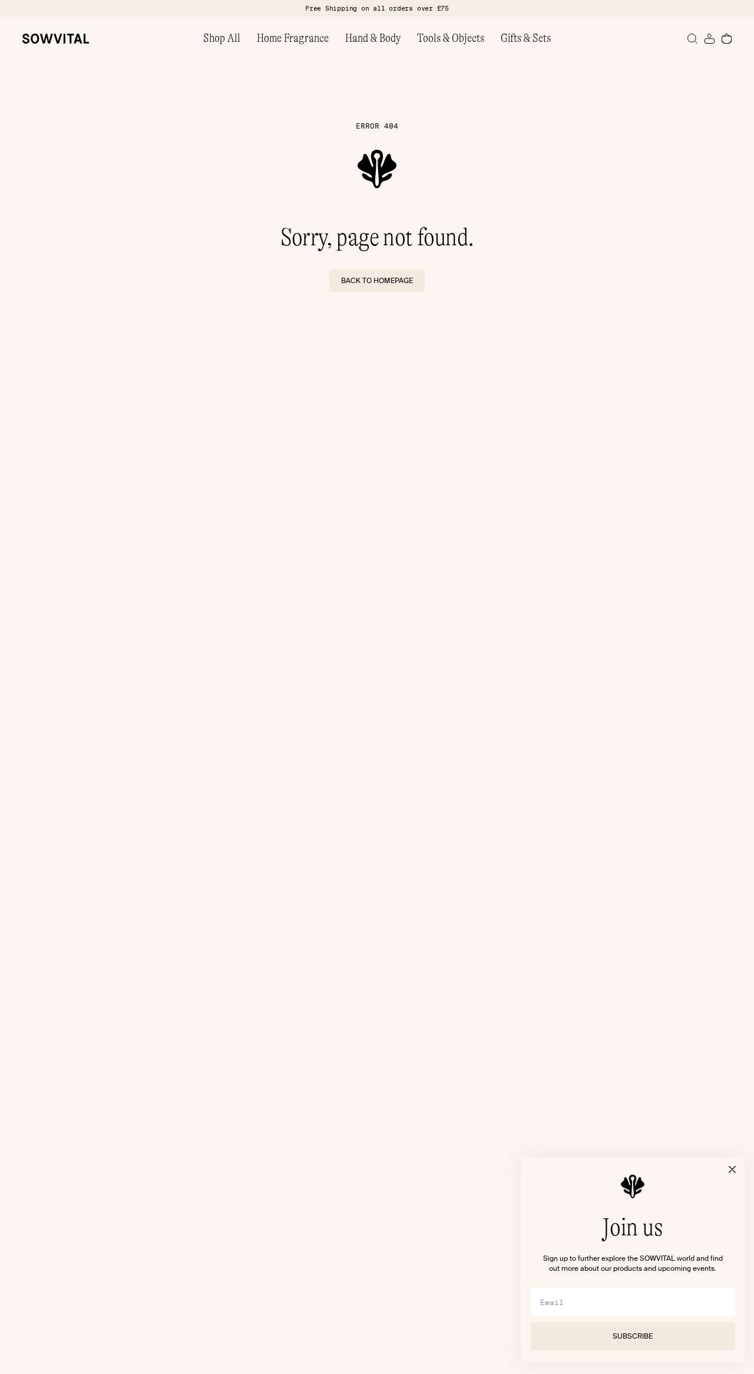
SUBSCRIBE (633, 1336)
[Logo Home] (377, 169)
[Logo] (55, 39)
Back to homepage (377, 280)
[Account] (710, 39)
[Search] (692, 39)
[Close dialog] (732, 1169)
